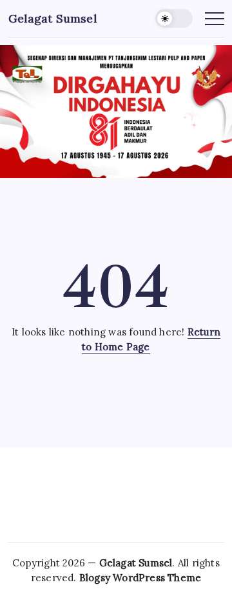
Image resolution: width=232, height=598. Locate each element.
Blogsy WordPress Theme (140, 578)
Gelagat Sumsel (52, 18)
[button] (174, 18)
